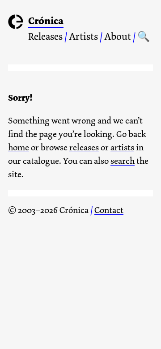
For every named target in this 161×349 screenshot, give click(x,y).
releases (84, 147)
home (18, 147)
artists (122, 147)
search (122, 161)
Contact (108, 210)
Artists (83, 36)
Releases (45, 36)
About (117, 36)
